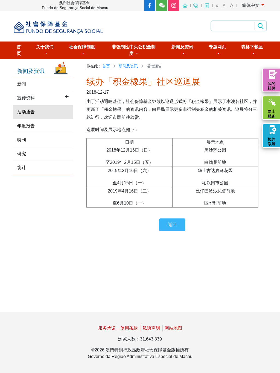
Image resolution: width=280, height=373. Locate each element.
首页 (106, 66)
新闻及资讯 (128, 66)
